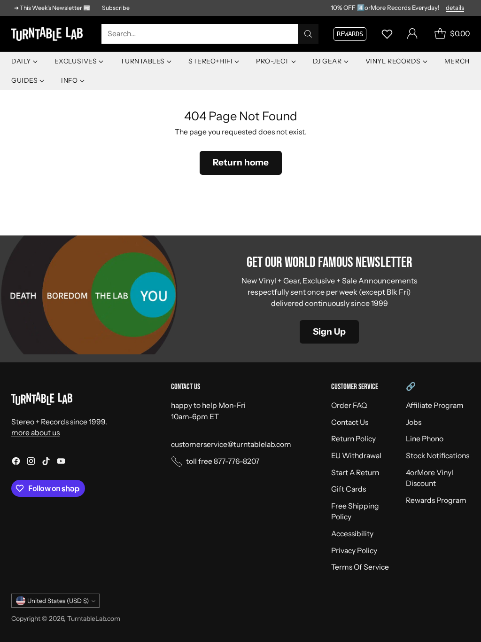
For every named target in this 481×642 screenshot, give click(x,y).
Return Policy (353, 438)
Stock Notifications (437, 455)
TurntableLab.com (93, 618)
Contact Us (349, 422)
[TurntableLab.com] (48, 34)
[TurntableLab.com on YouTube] (61, 462)
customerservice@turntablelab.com (231, 444)
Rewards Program (436, 500)
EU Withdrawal (356, 455)
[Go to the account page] (412, 34)
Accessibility (352, 533)
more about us (35, 432)
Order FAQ (349, 405)
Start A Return (355, 472)
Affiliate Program (435, 405)
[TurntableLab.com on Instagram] (31, 462)
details (455, 8)
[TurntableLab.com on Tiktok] (46, 462)
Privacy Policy (354, 550)
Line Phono (424, 438)
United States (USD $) (58, 600)
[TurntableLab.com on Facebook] (16, 462)
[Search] (308, 34)
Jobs (413, 422)
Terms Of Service (360, 567)
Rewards (350, 34)
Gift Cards (348, 489)
